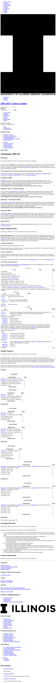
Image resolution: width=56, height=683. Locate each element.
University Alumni (8, 625)
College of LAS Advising (6, 582)
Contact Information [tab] (8, 147)
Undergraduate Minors (9, 137)
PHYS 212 (15, 277)
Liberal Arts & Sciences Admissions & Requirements (13, 587)
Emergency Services (8, 633)
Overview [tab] (6, 142)
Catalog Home (7, 4)
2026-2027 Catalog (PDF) (10, 678)
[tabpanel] (28, 191)
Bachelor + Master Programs (10, 136)
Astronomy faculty (5, 569)
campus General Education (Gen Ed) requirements (17, 264)
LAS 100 (3, 299)
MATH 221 (17, 287)
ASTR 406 (4, 321)
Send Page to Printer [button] (8, 668)
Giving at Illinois (7, 624)
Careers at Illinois (8, 621)
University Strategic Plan (9, 653)
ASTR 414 (4, 323)
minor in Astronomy (31, 175)
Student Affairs (7, 600)
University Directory (8, 636)
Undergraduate (7, 5)
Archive (5, 12)
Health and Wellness (8, 638)
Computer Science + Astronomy (16, 191)
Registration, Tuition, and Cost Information (13, 601)
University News (7, 622)
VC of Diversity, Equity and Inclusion (12, 647)
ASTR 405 (4, 320)
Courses (5, 9)
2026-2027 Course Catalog (14, 103)
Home (5, 126)
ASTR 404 (4, 318)
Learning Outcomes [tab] (8, 146)
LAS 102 (3, 304)
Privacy (5, 657)
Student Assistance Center (9, 637)
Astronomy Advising (5, 225)
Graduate (6, 7)
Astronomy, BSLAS (8, 134)
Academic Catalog (49, 259)
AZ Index (6, 3)
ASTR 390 (33, 327)
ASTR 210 (3, 312)
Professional (6, 8)
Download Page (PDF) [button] (9, 673)
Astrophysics (38, 173)
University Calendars (8, 635)
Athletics (6, 626)
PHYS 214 (4, 338)
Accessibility (6, 660)
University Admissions (9, 620)
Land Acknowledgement (9, 648)
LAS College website (5, 575)
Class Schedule (7, 599)
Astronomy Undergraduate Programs (9, 566)
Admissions (6, 97)
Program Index (7, 119)
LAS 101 (3, 296)
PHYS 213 (4, 336)
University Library (8, 628)
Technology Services (8, 651)
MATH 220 (10, 287)
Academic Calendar (8, 597)
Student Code (32, 259)
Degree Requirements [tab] (8, 143)
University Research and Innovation (12, 649)
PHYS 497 (14, 328)
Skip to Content (7, 1)
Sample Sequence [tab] (8, 145)
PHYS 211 (10, 277)
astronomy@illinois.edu (6, 568)
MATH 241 (31, 287)
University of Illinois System (10, 655)
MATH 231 (25, 287)
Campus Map (7, 618)
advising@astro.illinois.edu (7, 580)
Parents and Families (8, 640)
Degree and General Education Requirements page (43, 367)
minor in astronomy (7, 213)
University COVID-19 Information (12, 641)
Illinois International (8, 652)
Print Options (5, 150)
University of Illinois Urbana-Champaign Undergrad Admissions (15, 589)
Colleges (6, 11)
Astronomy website (5, 565)
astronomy (26, 167)
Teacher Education (8, 140)
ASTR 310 (3, 315)
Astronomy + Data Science (14, 175)
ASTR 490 (3, 239)
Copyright (6, 658)
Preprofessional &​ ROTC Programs (12, 138)
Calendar (6, 99)
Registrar (6, 98)
